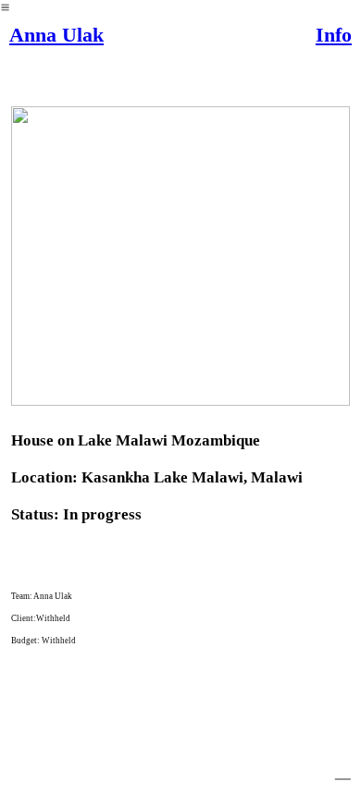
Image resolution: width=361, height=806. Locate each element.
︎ (343, 769)
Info (334, 34)
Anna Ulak (56, 34)
